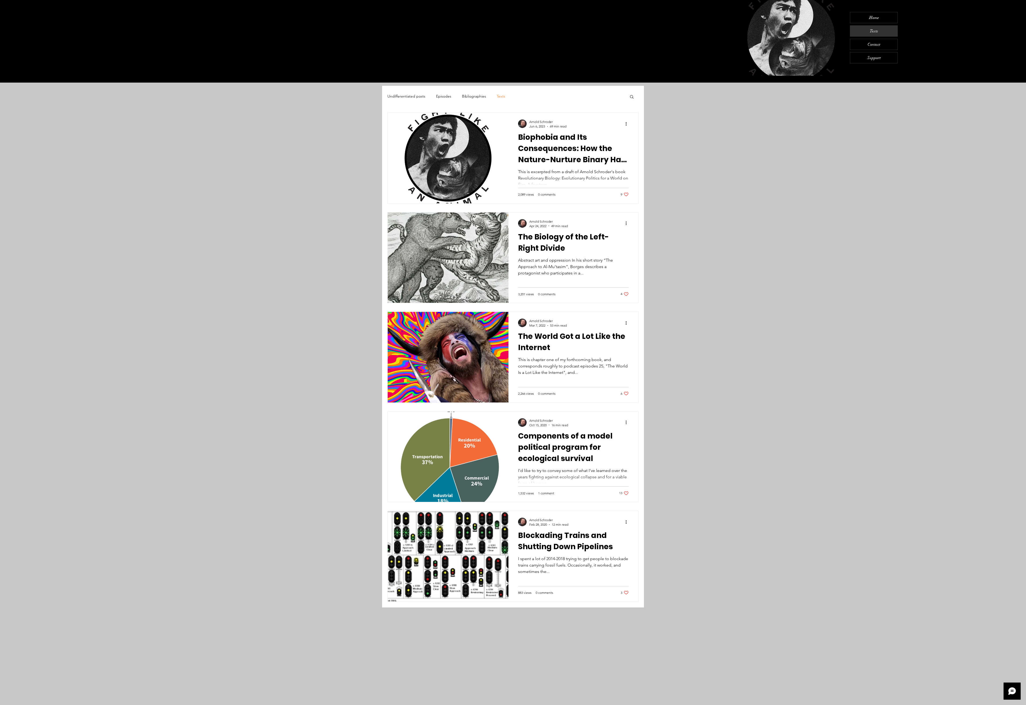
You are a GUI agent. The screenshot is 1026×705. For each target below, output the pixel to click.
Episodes (443, 96)
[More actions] (628, 124)
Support (874, 57)
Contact (874, 44)
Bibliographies (474, 96)
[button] (631, 97)
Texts (874, 31)
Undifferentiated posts (406, 96)
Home (874, 17)
